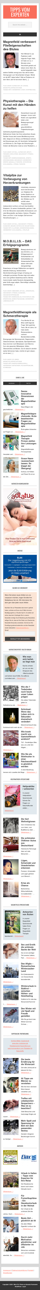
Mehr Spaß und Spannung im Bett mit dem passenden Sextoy (28, 1125)
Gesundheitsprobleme (11, 295)
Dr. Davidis (24, 86)
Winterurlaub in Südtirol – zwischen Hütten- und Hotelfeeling (28, 990)
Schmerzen (7, 367)
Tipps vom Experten (20, 12)
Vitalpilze (26, 230)
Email (6, 630)
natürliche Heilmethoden (25, 226)
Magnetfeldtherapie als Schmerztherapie (20, 314)
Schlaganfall (8, 164)
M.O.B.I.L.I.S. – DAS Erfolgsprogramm (17, 243)
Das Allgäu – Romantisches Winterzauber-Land (28, 967)
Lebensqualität (8, 301)
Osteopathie (27, 162)
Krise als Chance (25, 884)
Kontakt (30, 1270)
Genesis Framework (32, 1284)
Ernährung (30, 291)
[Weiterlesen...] (20, 409)
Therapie (22, 164)
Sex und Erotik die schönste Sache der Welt (28, 947)
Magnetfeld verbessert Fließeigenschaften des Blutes (19, 45)
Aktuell (15, 152)
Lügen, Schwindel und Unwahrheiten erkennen (28, 864)
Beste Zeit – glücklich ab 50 (28, 1219)
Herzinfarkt (16, 90)
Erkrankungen (8, 160)
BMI (33, 297)
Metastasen (16, 365)
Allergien (15, 228)
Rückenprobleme (27, 365)
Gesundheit (18, 160)
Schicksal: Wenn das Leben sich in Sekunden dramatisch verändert (27, 715)
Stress (16, 164)
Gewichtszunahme (18, 299)
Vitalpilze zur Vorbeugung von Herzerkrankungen (16, 179)
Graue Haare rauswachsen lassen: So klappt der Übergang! (27, 463)
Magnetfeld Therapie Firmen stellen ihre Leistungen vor (28, 440)
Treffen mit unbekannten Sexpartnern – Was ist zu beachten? (28, 1103)
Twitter (28, 383)
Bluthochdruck (25, 297)
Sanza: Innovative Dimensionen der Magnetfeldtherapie (28, 397)
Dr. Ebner (15, 359)
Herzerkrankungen (27, 228)
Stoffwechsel (31, 90)
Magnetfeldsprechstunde (12, 88)
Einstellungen (7, 1273)
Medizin (13, 226)
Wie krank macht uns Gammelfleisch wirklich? (28, 735)
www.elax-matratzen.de (20, 1043)
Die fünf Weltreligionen (28, 820)
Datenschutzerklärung (22, 628)
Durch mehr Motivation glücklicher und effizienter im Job (28, 1241)
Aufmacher (16, 86)
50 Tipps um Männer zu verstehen (27, 1081)
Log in (24, 1286)
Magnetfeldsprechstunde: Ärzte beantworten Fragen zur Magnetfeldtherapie (29, 419)
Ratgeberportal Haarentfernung (20, 1046)
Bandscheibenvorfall (20, 363)
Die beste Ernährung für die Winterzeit (28, 1062)
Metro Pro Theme (19, 1284)
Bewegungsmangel (19, 158)
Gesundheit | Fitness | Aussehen (14, 293)
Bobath (28, 158)
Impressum (7, 1270)
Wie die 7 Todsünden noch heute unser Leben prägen (27, 691)
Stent (23, 90)
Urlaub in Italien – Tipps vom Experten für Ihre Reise (29, 1177)
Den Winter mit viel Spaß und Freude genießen (28, 1012)
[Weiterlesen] (21, 678)
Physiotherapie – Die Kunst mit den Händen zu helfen (19, 104)
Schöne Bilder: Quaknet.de (20, 1041)
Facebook (11, 383)
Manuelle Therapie (15, 162)
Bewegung (15, 297)
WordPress (18, 1286)
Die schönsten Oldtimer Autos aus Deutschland (28, 841)
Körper (5, 162)
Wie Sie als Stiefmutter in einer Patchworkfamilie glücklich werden (28, 760)
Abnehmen (15, 291)
